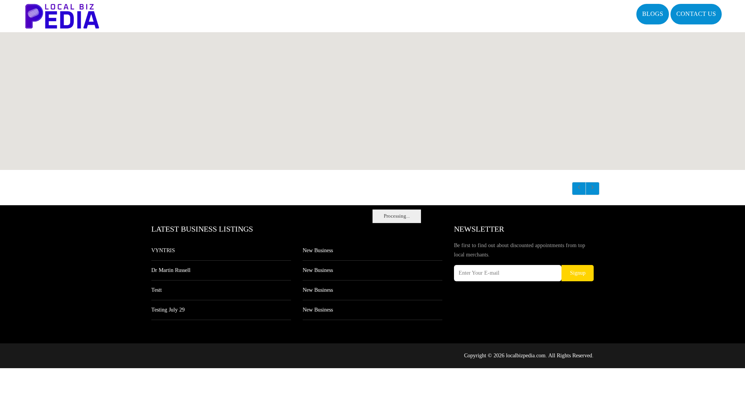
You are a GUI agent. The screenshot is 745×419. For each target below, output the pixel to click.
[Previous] (579, 188)
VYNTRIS (163, 250)
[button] (372, 96)
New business (318, 250)
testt (156, 290)
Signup (578, 273)
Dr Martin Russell (171, 270)
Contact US (696, 13)
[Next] (592, 188)
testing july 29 (168, 310)
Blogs (652, 13)
